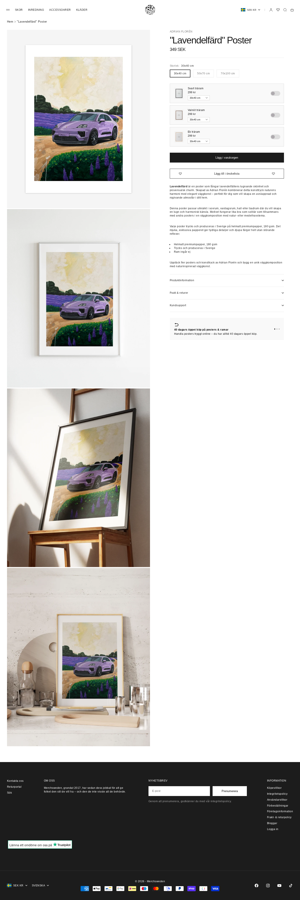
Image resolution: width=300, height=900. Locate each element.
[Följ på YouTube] (279, 885)
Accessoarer (60, 9)
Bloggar (272, 823)
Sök (9, 792)
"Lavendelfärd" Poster (32, 21)
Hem (10, 21)
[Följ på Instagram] (268, 885)
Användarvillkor (277, 799)
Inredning (36, 9)
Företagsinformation (280, 811)
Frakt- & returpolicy (279, 817)
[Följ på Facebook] (256, 885)
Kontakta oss (15, 780)
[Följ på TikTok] (291, 885)
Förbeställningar (277, 805)
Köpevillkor (274, 787)
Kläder (82, 9)
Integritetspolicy (277, 793)
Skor (19, 9)
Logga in (272, 829)
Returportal (14, 786)
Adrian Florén (181, 31)
